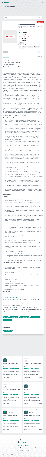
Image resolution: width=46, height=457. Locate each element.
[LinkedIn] (17, 450)
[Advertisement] (23, 11)
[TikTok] (26, 450)
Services (10, 447)
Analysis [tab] (40, 56)
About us (16, 447)
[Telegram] (20, 450)
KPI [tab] (23, 56)
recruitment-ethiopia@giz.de (15, 297)
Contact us (22, 447)
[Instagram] (28, 450)
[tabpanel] (23, 195)
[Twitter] (24, 450)
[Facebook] (22, 450)
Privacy (28, 447)
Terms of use (34, 447)
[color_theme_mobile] (42, 2)
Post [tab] (6, 56)
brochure (13, 307)
